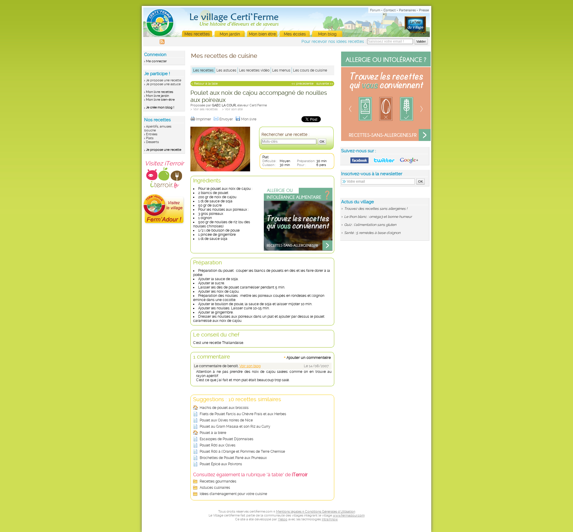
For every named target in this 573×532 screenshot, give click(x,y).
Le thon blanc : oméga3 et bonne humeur (378, 217)
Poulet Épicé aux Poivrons (221, 464)
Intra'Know (330, 519)
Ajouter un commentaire (307, 357)
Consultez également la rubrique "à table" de (250, 474)
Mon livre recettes (159, 92)
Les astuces (226, 70)
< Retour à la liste (204, 84)
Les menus (281, 70)
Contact (389, 10)
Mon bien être (262, 34)
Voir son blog (250, 366)
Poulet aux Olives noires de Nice (226, 420)
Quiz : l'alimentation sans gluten (370, 225)
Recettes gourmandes (218, 481)
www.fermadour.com (349, 515)
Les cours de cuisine (310, 70)
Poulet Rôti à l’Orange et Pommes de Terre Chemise (242, 451)
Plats (149, 138)
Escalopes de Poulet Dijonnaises (226, 439)
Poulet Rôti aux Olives (217, 445)
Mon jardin (230, 34)
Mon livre (249, 119)
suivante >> (324, 84)
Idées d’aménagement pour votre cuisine (233, 494)
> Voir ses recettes (204, 109)
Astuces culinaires (215, 488)
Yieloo (282, 519)
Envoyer (226, 119)
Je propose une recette (163, 80)
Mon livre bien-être (160, 100)
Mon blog (327, 34)
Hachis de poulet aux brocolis (224, 408)
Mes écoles (295, 34)
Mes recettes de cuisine (224, 55)
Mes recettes (197, 34)
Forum (375, 10)
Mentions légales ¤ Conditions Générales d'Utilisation (315, 512)
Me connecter (156, 61)
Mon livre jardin (157, 96)
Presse (424, 10)
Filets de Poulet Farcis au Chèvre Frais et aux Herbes (243, 414)
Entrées (151, 134)
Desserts (152, 142)
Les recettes (203, 70)
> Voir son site (232, 109)
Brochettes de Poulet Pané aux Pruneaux (233, 458)
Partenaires (407, 10)
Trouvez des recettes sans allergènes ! (375, 209)
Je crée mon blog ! (160, 107)
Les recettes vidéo (254, 70)
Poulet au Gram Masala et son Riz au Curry (235, 426)
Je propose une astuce (163, 84)
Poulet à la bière (213, 433)
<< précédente (302, 84)
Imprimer (204, 119)
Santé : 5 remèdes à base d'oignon (372, 233)
